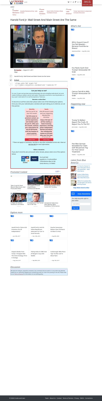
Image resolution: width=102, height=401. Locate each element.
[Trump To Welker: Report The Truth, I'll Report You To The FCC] (81, 112)
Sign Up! (75, 208)
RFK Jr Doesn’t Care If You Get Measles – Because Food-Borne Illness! (80, 45)
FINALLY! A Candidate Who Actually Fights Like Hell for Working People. (84, 182)
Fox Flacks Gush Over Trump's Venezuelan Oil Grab (81, 70)
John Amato (75, 127)
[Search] (80, 2)
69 (72, 29)
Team (47, 398)
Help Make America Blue (81, 188)
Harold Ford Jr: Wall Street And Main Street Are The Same (43, 19)
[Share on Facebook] (11, 76)
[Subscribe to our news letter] (78, 2)
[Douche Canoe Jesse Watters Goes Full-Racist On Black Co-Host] (58, 220)
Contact (59, 398)
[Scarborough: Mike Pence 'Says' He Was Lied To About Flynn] (58, 244)
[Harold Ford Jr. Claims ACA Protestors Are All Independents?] (19, 220)
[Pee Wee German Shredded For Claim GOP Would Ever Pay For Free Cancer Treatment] (81, 136)
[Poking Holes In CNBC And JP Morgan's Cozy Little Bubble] (39, 244)
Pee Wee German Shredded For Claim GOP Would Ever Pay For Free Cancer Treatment (80, 148)
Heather (18, 70)
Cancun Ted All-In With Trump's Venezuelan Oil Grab (81, 93)
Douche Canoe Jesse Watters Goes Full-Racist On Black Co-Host (57, 229)
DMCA (82, 398)
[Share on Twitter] (11, 80)
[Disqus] (39, 331)
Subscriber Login (87, 4)
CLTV (25, 2)
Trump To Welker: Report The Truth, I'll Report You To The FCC (81, 122)
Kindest (25, 162)
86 (11, 240)
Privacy (76, 398)
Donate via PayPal (34, 158)
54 (72, 78)
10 (11, 216)
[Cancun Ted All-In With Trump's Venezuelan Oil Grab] (81, 83)
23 (31, 240)
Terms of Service (18, 274)
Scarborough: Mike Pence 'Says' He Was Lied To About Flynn (57, 254)
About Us (53, 398)
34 (31, 216)
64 (72, 55)
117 (51, 216)
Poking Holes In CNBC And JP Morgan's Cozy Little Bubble (39, 254)
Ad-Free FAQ (32, 144)
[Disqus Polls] (39, 294)
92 (50, 240)
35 (72, 107)
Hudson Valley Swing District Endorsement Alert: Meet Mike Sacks (83, 176)
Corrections (89, 398)
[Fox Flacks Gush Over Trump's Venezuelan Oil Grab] (81, 60)
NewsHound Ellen (76, 51)
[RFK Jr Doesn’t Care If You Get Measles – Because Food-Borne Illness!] (81, 34)
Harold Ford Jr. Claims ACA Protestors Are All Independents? (19, 229)
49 (72, 131)
